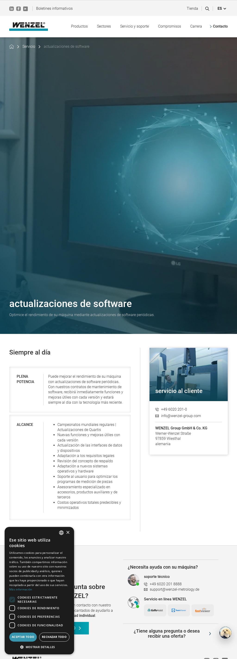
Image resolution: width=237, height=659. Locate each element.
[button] (222, 8)
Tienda (192, 8)
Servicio (28, 46)
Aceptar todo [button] (23, 637)
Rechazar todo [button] (54, 637)
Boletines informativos (54, 8)
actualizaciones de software (66, 46)
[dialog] (39, 590)
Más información (20, 589)
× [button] (67, 532)
